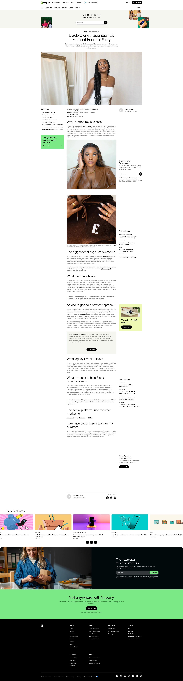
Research (72, 665)
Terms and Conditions (141, 577)
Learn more (91, 349)
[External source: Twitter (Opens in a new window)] (121, 676)
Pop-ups (78, 287)
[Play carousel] (91, 542)
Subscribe (154, 572)
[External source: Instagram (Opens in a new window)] (129, 676)
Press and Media (74, 636)
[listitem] (91, 526)
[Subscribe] (105, 22)
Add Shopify (124, 466)
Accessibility (73, 663)
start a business (87, 126)
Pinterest (82, 418)
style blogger (94, 109)
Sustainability (73, 658)
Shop (129, 628)
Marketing (64, 7)
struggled (83, 314)
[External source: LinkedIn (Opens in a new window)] (137, 676)
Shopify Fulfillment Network (135, 636)
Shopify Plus (131, 634)
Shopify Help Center (94, 631)
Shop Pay (130, 631)
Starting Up (57, 7)
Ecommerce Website (94, 663)
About (71, 628)
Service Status (73, 646)
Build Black (73, 660)
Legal (71, 644)
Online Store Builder (94, 658)
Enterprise (79, 2)
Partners (72, 639)
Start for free (137, 2)
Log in (127, 2)
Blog (42, 7)
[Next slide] (95, 542)
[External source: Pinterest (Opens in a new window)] (141, 676)
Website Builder (93, 660)
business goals (106, 269)
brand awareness (108, 256)
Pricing (72, 2)
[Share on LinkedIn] (115, 497)
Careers (72, 631)
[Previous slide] (87, 542)
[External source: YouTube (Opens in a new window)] (125, 676)
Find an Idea (49, 7)
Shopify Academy (93, 636)
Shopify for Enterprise (133, 639)
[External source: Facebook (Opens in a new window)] (117, 676)
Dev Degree (111, 634)
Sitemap (79, 676)
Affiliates (72, 641)
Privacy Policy (132, 181)
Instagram (70, 418)
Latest (71, 7)
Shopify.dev (111, 628)
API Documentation (113, 631)
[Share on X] (111, 497)
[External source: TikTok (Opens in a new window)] (133, 676)
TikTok (90, 418)
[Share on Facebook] (107, 497)
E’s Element (78, 111)
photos (113, 245)
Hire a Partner (92, 634)
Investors (72, 634)
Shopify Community (94, 639)
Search (139, 7)
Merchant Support (94, 628)
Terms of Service (58, 676)
